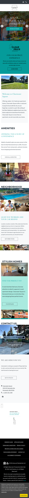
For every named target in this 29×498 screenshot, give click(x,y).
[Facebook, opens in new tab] (2, 396)
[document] (14, 421)
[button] (23, 2)
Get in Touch (9, 377)
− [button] (2, 407)
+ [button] (2, 405)
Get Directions (9, 239)
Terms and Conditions (9, 445)
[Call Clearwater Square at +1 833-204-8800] (26, 2)
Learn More (14, 69)
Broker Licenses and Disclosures (14, 448)
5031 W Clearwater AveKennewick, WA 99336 (14, 413)
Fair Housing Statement (10, 452)
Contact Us (21, 452)
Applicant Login (18, 442)
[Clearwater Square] (14, 420)
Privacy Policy (21, 445)
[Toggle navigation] (2, 2)
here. (25, 480)
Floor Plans (10, 304)
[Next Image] (27, 26)
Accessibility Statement (14, 455)
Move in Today (14, 28)
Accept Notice (23, 495)
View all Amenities (11, 157)
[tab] (10, 38)
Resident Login (9, 442)
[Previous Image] (2, 26)
